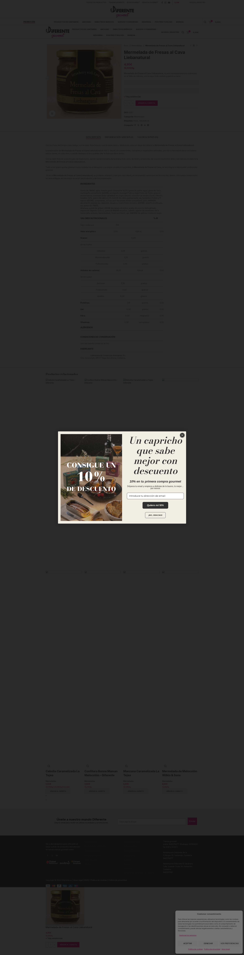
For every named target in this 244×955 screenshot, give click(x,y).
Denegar (208, 943)
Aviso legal (226, 949)
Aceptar (187, 943)
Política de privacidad (212, 949)
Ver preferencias (230, 943)
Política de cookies (195, 949)
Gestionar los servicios (187, 935)
